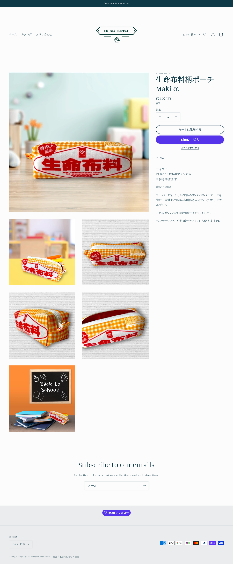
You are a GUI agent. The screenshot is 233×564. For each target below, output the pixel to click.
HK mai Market (23, 556)
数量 (158, 109)
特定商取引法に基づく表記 (66, 556)
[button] (205, 35)
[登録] (145, 486)
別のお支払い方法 (190, 148)
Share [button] (163, 158)
